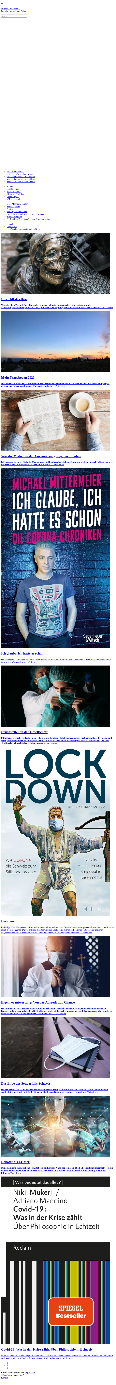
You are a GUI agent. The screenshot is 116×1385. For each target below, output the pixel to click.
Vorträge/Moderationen (17, 211)
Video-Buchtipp (14, 191)
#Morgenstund (13, 199)
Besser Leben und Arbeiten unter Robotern (26, 214)
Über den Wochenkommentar (20, 174)
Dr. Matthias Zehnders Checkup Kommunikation (29, 219)
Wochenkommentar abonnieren (21, 176)
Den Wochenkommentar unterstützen (23, 229)
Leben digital (13, 196)
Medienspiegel (13, 206)
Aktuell (10, 186)
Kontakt (10, 224)
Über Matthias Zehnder (17, 204)
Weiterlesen (108, 307)
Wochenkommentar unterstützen (21, 179)
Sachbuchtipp (13, 189)
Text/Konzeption (14, 216)
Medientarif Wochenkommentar (21, 181)
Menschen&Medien (15, 194)
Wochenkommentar (15, 171)
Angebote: (11, 209)
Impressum (12, 226)
